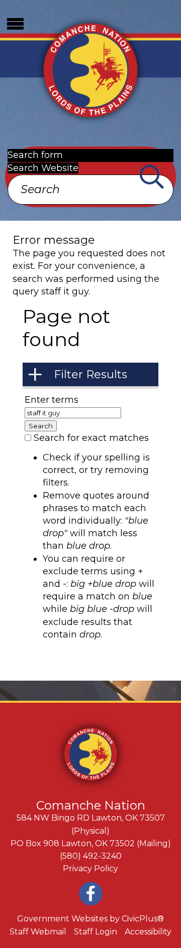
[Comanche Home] (90, 69)
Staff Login (95, 931)
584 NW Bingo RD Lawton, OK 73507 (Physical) (91, 824)
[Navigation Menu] (15, 24)
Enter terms (51, 399)
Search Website (43, 168)
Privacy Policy (90, 868)
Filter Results (90, 374)
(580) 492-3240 (91, 856)
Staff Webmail (38, 931)
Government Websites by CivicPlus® (90, 918)
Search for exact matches (91, 437)
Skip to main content (47, 6)
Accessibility (148, 931)
